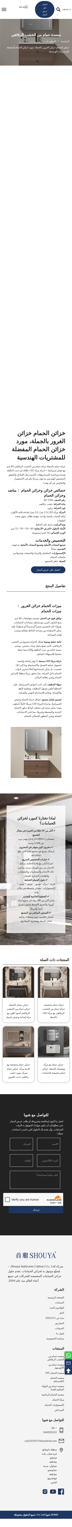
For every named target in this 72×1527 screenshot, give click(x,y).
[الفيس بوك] (61, 1492)
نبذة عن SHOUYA (55, 1317)
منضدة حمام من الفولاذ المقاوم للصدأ (53, 1388)
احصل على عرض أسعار (44, 9)
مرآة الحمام (58, 1399)
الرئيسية (65, 41)
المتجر (53, 41)
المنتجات (59, 1302)
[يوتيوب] (53, 1492)
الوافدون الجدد (57, 1307)
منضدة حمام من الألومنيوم (56, 1366)
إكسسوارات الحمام (54, 1404)
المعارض (59, 1323)
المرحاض (59, 1409)
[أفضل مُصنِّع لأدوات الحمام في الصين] (36, 1254)
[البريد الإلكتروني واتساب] (68, 1355)
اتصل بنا (60, 1333)
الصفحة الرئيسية (56, 1297)
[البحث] (58, 9)
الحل (61, 1312)
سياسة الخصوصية (55, 1338)
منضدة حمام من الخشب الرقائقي (36, 34)
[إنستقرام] (45, 1492)
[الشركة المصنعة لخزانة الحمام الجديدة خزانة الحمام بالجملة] (66, 9)
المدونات (59, 1328)
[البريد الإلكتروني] (68, 1363)
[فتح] (4, 9)
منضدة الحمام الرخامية (53, 1394)
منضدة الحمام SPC (54, 1372)
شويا (47, 1514)
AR (21, 6)
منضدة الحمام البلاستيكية (57, 1379)
